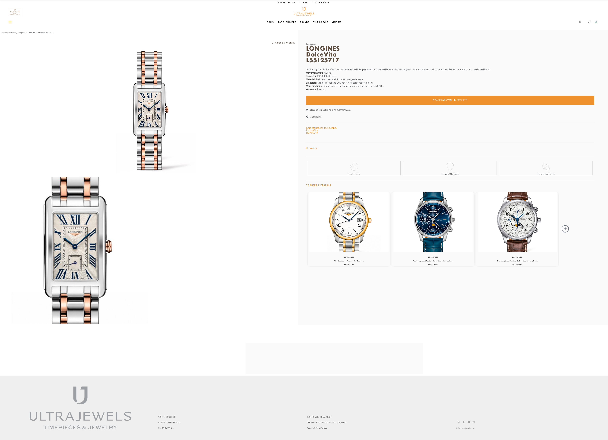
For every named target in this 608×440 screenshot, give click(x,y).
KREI (305, 2)
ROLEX (270, 22)
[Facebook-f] (464, 422)
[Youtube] (469, 422)
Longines (21, 33)
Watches (12, 33)
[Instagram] (458, 422)
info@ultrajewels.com (465, 428)
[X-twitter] (474, 422)
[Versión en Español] (597, 22)
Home (4, 33)
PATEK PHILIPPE (287, 22)
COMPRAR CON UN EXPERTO (450, 100)
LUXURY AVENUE (287, 2)
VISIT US (336, 22)
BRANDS (304, 22)
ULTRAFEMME (322, 2)
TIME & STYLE (320, 22)
